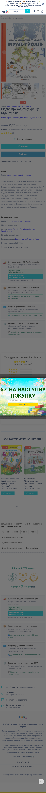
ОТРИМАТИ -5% (23, 404)
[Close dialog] (44, 379)
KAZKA (7, 11)
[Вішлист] (38, 11)
